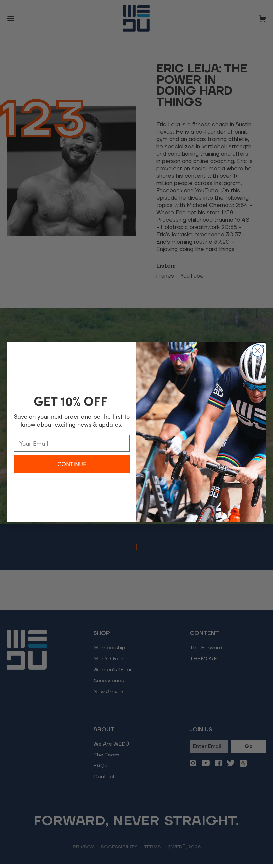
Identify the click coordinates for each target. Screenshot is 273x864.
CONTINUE (71, 464)
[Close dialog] (258, 350)
